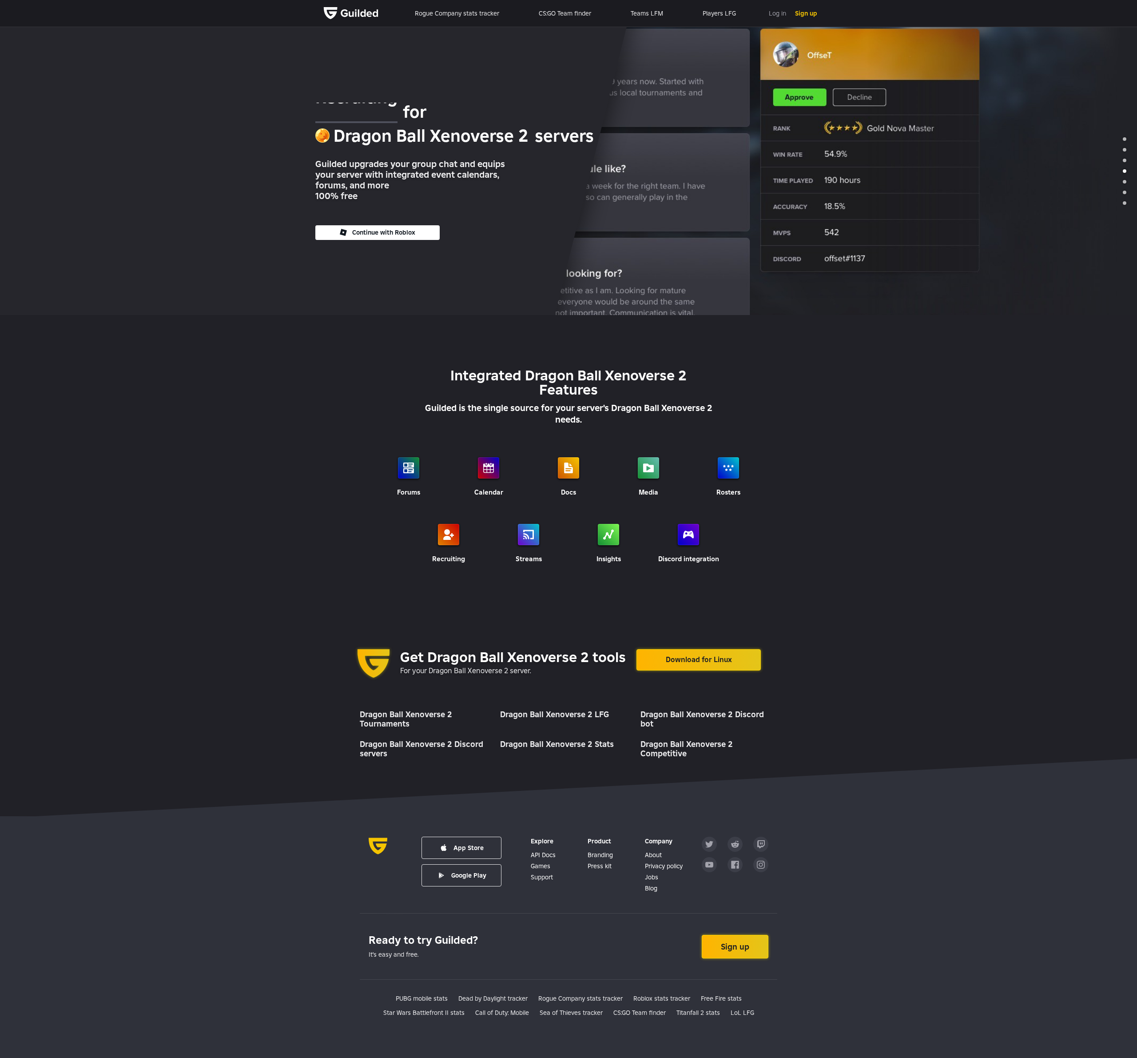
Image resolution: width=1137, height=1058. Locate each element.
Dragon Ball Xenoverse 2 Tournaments (406, 719)
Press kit (600, 866)
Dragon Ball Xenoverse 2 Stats (557, 744)
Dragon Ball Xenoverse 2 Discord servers (421, 749)
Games (540, 866)
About (653, 855)
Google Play (468, 875)
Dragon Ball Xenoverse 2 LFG (554, 714)
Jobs (651, 877)
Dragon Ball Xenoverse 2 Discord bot (702, 719)
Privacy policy (664, 866)
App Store (468, 848)
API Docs (543, 855)
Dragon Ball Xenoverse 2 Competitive (686, 749)
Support (542, 877)
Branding (600, 855)
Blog (651, 888)
